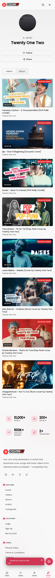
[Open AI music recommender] (49, 561)
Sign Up (9, 528)
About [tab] (22, 71)
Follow (29, 53)
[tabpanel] (27, 238)
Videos (8, 494)
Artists (8, 504)
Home (8, 490)
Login (7, 523)
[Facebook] (19, 474)
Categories (10, 509)
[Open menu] (49, 4)
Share (29, 59)
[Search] (43, 4)
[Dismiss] (41, 560)
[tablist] (15, 71)
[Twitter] (26, 474)
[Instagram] (6, 474)
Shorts (8, 499)
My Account (11, 533)
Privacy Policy (11, 547)
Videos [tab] (9, 71)
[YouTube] (12, 474)
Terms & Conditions (15, 552)
